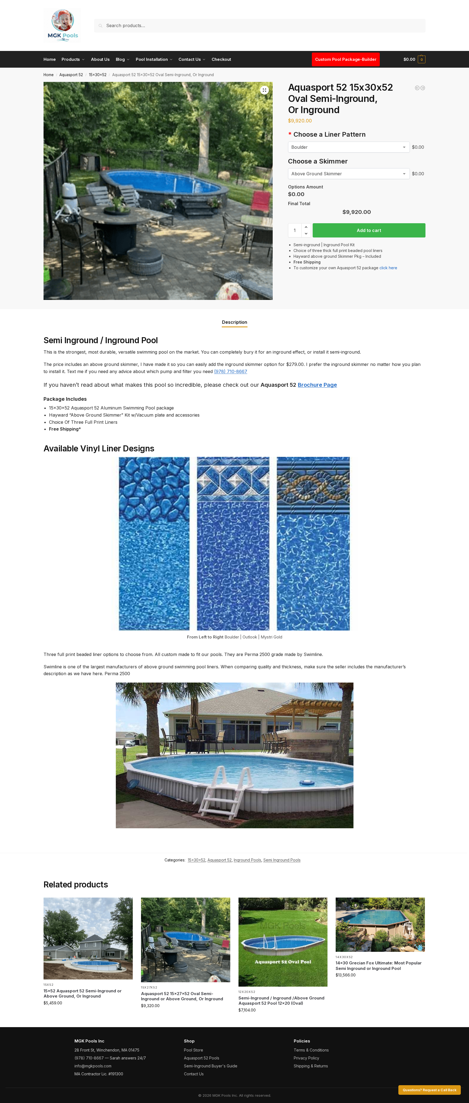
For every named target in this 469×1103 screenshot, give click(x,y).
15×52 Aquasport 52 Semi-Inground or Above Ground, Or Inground (83, 993)
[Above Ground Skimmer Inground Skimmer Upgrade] (349, 173)
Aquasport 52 (71, 75)
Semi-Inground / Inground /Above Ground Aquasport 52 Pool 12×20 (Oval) (281, 1000)
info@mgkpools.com (92, 1066)
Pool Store (193, 1050)
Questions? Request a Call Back (429, 1090)
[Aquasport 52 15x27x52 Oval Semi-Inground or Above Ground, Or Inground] (185, 940)
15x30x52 (98, 75)
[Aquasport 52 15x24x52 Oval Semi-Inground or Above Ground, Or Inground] (417, 88)
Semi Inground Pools (282, 860)
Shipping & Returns (311, 1066)
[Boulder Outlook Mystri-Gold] (349, 147)
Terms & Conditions (311, 1050)
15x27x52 (149, 987)
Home (49, 75)
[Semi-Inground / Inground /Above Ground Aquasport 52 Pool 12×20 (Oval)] (283, 942)
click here (388, 267)
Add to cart (369, 230)
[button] (414, 59)
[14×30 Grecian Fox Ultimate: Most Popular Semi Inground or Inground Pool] (380, 925)
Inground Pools (247, 860)
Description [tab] (234, 322)
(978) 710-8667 (230, 371)
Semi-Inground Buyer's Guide (210, 1066)
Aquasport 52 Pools (201, 1058)
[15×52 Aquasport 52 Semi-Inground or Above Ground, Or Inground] (88, 939)
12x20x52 (246, 992)
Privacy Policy (306, 1058)
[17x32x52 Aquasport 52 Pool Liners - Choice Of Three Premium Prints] (422, 88)
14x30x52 (344, 957)
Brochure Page (317, 385)
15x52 (49, 985)
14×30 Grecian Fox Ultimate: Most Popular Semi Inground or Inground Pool (379, 965)
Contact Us (194, 1074)
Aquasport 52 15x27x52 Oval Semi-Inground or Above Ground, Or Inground (182, 996)
